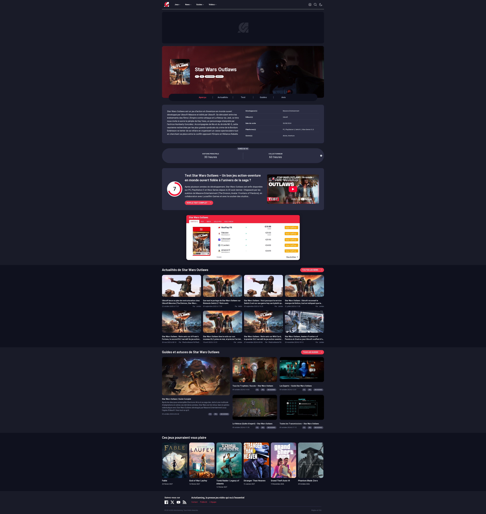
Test (243, 97)
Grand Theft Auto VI (280, 480)
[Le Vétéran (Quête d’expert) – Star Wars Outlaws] (254, 407)
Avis (283, 97)
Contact (194, 502)
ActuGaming (166, 4)
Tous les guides (310, 352)
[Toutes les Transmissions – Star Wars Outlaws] (302, 407)
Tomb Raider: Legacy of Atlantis (227, 482)
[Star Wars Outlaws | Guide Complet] (196, 376)
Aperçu (202, 97)
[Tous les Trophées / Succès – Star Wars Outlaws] (254, 369)
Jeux (177, 5)
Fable (164, 480)
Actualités (223, 97)
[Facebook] (166, 502)
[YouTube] (178, 502)
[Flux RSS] (184, 502)
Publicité (203, 502)
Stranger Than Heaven (254, 480)
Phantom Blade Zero (308, 480)
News (187, 5)
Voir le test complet (197, 203)
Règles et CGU (316, 510)
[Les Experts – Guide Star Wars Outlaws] (302, 369)
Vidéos (212, 5)
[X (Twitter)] (172, 502)
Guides (199, 5)
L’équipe (213, 502)
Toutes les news (310, 270)
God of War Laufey (198, 480)
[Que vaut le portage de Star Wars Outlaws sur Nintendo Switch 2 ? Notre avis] (222, 285)
